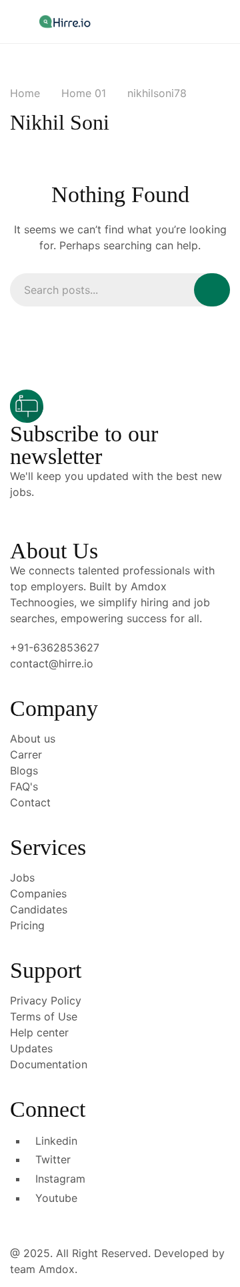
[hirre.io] (66, 21)
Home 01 (83, 93)
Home (25, 93)
